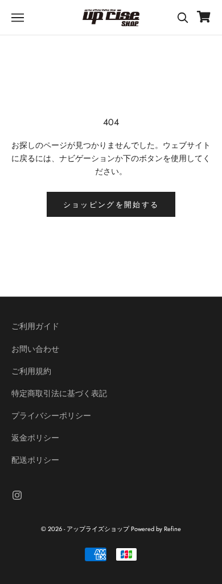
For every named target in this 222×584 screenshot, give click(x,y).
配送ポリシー (35, 460)
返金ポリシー (35, 437)
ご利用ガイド (35, 326)
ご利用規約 (31, 371)
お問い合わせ (35, 349)
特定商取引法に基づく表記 (59, 393)
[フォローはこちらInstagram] (17, 495)
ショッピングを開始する (111, 204)
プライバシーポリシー (51, 415)
